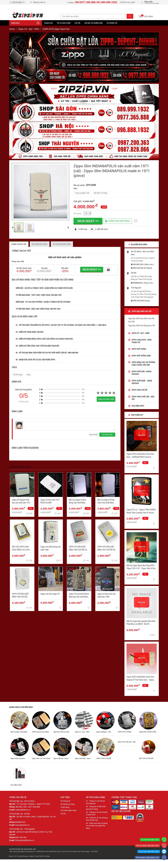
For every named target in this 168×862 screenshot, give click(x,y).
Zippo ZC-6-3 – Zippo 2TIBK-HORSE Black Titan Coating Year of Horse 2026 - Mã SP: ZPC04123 (141, 511)
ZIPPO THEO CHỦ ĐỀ (139, 389)
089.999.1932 (55, 308)
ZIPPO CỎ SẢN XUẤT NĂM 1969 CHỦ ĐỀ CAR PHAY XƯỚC (78, 548)
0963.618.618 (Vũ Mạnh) (142, 268)
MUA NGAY (86, 221)
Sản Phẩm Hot (137, 414)
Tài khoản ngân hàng (62, 244)
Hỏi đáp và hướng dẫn (93, 23)
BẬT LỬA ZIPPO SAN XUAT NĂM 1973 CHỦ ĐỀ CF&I (22, 548)
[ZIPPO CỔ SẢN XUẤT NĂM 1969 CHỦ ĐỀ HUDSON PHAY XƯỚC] (22, 579)
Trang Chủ (48, 23)
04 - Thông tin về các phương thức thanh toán (97, 818)
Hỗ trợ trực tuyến (128, 2)
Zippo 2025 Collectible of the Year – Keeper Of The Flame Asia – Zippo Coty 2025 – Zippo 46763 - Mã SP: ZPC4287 (141, 678)
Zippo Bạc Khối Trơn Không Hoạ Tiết (141, 325)
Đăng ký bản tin (38, 2)
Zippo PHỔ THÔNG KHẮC (141, 355)
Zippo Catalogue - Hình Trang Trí (141, 341)
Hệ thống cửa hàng (67, 804)
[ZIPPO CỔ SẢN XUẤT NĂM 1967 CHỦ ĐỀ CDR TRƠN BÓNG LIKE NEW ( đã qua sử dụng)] (107, 532)
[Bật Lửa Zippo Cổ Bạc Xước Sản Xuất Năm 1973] (107, 485)
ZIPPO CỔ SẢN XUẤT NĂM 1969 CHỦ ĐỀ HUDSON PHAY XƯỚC (21, 595)
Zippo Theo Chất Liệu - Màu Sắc (143, 397)
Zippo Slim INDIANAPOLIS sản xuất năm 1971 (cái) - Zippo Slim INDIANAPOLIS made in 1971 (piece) (112, 170)
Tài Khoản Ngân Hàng (68, 810)
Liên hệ (63, 813)
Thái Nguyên (136, 288)
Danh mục (15, 23)
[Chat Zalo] (164, 851)
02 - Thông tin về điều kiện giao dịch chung (96, 807)
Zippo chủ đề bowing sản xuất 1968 (50, 548)
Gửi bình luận (107, 435)
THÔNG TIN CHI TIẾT (18, 244)
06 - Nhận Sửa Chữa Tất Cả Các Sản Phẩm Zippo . (36, 359)
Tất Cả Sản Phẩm (63, 23)
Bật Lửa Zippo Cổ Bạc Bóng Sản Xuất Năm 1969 (77, 501)
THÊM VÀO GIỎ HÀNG (118, 221)
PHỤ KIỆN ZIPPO (138, 405)
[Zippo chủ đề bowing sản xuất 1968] (50, 532)
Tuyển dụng (64, 807)
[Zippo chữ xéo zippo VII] (50, 579)
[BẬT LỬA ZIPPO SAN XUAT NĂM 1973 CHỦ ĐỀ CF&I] (22, 532)
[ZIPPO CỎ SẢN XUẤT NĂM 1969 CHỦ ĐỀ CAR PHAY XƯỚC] (79, 532)
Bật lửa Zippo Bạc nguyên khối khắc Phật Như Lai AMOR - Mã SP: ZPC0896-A (141, 623)
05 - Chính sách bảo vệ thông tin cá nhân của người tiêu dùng (96, 825)
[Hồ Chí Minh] (164, 845)
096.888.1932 (56, 295)
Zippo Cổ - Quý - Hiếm (140, 333)
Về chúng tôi (112, 23)
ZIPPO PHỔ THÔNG (139, 349)
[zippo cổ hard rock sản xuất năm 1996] (107, 579)
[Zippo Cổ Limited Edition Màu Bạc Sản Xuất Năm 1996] (79, 579)
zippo (29, 374)
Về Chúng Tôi (65, 801)
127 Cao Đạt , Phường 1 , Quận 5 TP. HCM (33, 804)
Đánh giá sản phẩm (106, 399)
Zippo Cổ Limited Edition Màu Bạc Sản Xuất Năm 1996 (79, 595)
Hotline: (92, 3)
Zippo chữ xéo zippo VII (50, 593)
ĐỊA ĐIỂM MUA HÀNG (39, 244)
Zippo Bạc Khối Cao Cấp (141, 311)
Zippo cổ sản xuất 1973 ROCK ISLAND (49, 501)
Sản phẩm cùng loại (19, 467)
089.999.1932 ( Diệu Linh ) (143, 264)
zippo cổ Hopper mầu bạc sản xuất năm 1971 (21, 501)
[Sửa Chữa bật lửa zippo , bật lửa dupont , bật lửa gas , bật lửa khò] (84, 57)
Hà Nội (133, 273)
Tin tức (77, 23)
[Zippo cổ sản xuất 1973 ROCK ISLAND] (50, 485)
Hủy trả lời (93, 435)
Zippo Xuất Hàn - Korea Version (141, 372)
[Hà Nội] (164, 839)
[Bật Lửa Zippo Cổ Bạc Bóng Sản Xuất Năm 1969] (79, 485)
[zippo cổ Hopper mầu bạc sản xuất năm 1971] (22, 485)
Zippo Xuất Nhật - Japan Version (142, 382)
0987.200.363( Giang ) (141, 301)
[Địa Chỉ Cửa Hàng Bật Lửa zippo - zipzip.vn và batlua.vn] (84, 121)
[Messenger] (164, 857)
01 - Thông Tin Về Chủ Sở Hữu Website (95, 802)
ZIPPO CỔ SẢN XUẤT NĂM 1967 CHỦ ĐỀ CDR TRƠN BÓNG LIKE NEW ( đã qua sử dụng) (107, 548)
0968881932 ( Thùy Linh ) (143, 283)
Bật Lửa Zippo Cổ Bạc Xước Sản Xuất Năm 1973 (106, 501)
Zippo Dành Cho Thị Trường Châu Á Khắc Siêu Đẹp (143, 363)
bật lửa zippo (18, 374)
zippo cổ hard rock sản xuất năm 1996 (106, 595)
